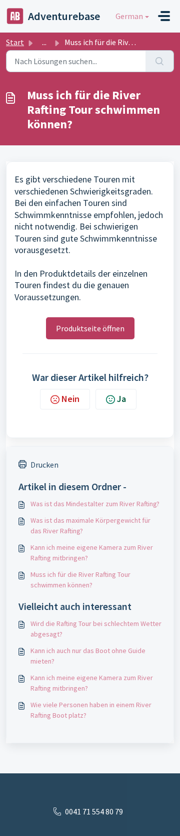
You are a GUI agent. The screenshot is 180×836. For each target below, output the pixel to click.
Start (15, 42)
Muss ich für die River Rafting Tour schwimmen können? (80, 579)
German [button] (129, 16)
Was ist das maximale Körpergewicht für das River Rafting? (90, 525)
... (44, 42)
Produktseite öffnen (90, 328)
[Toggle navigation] (164, 16)
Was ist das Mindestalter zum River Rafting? (95, 503)
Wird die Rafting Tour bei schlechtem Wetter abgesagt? (96, 629)
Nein (71, 398)
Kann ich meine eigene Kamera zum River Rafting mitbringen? (91, 552)
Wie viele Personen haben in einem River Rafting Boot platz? (91, 710)
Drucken (44, 465)
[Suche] (160, 61)
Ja (121, 398)
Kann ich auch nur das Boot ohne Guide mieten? (88, 656)
